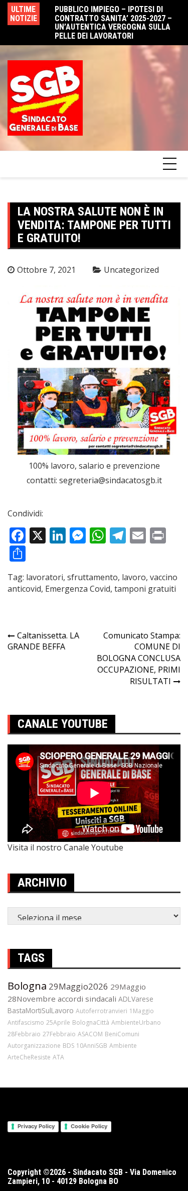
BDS (68, 1045)
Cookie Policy (89, 1126)
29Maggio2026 (78, 986)
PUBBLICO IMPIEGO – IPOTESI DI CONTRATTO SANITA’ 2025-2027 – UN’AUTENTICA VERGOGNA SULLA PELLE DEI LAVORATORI (113, 23)
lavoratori (44, 577)
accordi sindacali (87, 999)
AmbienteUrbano (136, 1022)
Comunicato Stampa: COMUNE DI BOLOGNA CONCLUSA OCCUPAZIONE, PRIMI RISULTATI (138, 658)
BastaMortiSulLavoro (41, 1010)
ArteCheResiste (29, 1057)
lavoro (134, 577)
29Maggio (128, 987)
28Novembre (32, 999)
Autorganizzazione (34, 1045)
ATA (58, 1057)
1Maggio (141, 1011)
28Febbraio (24, 1034)
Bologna (27, 986)
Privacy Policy (36, 1126)
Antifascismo (26, 1022)
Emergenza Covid (77, 588)
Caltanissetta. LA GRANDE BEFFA (43, 641)
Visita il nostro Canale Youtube (65, 847)
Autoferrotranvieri (101, 1011)
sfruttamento (92, 577)
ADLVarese (135, 999)
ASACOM (90, 1034)
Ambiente (123, 1045)
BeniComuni (122, 1034)
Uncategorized (131, 269)
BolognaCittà (90, 1022)
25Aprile (58, 1022)
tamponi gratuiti (145, 588)
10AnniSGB (91, 1045)
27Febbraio (59, 1034)
